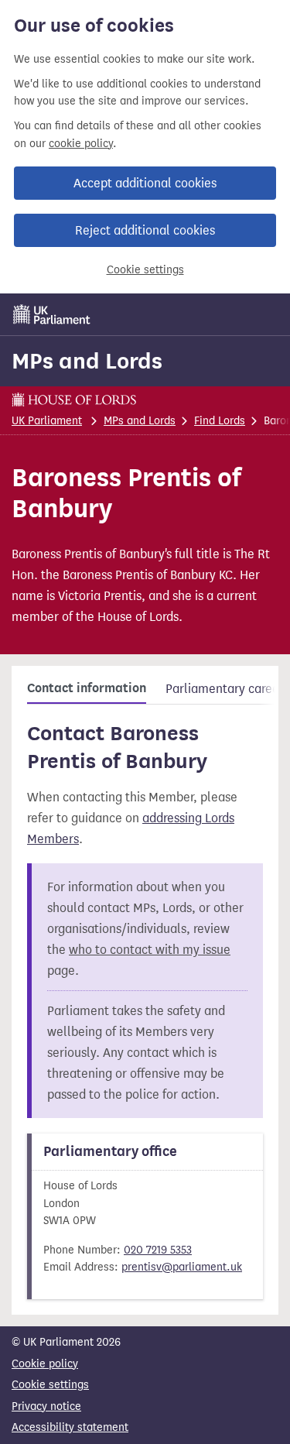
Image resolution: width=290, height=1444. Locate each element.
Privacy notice (46, 1406)
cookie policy (81, 143)
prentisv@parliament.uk (181, 1267)
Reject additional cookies (145, 230)
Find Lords (219, 420)
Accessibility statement (70, 1427)
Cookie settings (145, 269)
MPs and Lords (87, 361)
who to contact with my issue (149, 949)
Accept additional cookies (145, 183)
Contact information (86, 688)
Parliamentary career (224, 688)
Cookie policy (45, 1363)
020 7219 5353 (158, 1250)
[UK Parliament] (52, 314)
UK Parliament (47, 420)
